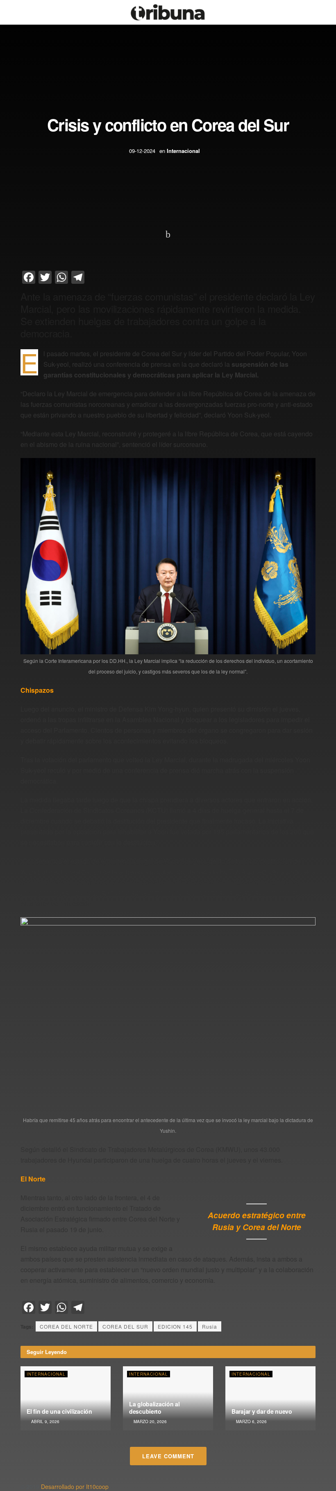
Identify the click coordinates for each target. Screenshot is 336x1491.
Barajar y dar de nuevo (262, 1411)
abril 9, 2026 (44, 1421)
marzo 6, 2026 (251, 1421)
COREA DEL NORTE (66, 1326)
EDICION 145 (175, 1326)
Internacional (183, 151)
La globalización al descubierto (154, 1407)
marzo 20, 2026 (149, 1421)
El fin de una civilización (59, 1411)
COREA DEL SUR (125, 1326)
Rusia (209, 1326)
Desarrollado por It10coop (75, 1486)
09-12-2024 (142, 151)
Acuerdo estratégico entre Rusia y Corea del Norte (257, 1221)
